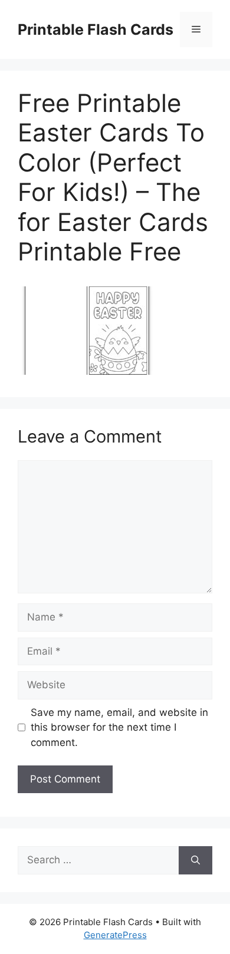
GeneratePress (115, 934)
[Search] (195, 860)
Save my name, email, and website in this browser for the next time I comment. (119, 727)
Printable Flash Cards (95, 29)
